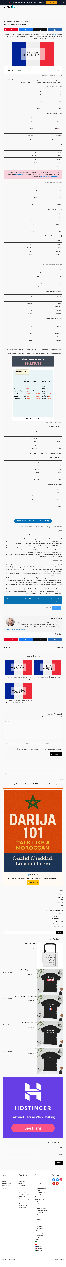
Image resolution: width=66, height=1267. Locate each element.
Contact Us (21, 1190)
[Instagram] (55, 634)
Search (59, 932)
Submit (59, 1162)
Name (61, 1147)
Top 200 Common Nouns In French (20, 677)
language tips (57, 913)
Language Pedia (39, 1199)
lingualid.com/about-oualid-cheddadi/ (16, 629)
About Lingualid (41, 1233)
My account (21, 1185)
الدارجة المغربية (59, 926)
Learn (36, 1181)
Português (57, 921)
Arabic (59, 894)
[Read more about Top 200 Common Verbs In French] (18, 691)
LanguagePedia (56, 916)
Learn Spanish (41, 1190)
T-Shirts (39, 1203)
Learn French (40, 1194)
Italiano (59, 908)
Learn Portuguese (42, 1188)
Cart (19, 1188)
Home (36, 1179)
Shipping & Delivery (23, 1199)
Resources (38, 1217)
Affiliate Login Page (23, 1205)
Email (61, 1154)
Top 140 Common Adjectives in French (48, 677)
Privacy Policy (22, 1192)
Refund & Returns (23, 1196)
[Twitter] (57, 1179)
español (58, 900)
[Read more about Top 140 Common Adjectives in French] (47, 667)
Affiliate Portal (22, 1207)
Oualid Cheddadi (37, 784)
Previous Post (6, 647)
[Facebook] (57, 634)
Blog (36, 1197)
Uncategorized (57, 924)
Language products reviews (52, 910)
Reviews (39, 1219)
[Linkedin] (60, 634)
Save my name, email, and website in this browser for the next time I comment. (40, 749)
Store (36, 1201)
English (59, 897)
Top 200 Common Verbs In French (20, 701)
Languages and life (56, 918)
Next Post (60, 647)
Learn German (41, 1192)
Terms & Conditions (23, 1194)
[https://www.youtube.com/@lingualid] (57, 1183)
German (58, 905)
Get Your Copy (51, 2)
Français (8, 679)
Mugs (38, 1206)
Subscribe (56, 608)
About (20, 1179)
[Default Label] (53, 1183)
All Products (40, 1212)
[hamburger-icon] (60, 7)
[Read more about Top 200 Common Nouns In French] (18, 667)
